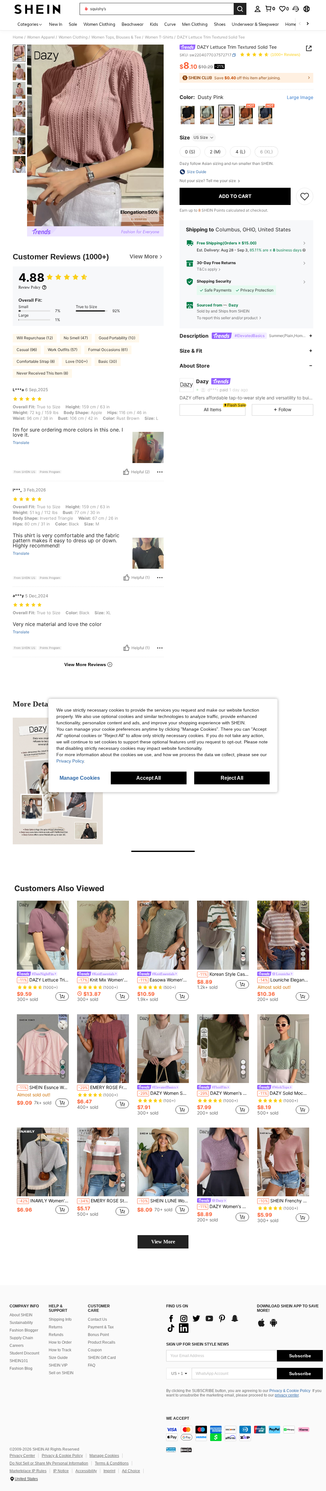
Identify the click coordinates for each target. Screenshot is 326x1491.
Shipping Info (60, 1319)
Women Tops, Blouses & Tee (116, 37)
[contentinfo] (244, 1433)
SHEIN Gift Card (102, 1357)
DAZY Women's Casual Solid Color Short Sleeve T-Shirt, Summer (223, 1206)
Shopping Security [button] (214, 281)
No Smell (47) (76, 337)
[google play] (273, 1326)
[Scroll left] (300, 24)
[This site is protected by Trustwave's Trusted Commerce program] (171, 1449)
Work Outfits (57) (62, 349)
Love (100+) (77, 361)
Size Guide (58, 1357)
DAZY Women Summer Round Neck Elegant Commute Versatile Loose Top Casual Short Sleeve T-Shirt (163, 1093)
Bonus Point (98, 1335)
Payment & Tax (101, 1327)
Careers (17, 1345)
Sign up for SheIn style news (197, 1344)
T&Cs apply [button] (207, 269)
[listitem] (42, 952)
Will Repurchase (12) (35, 337)
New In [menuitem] (55, 24)
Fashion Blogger (24, 1330)
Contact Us (97, 1319)
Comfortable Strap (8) (36, 361)
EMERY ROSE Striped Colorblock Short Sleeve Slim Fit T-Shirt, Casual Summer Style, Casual (103, 1200)
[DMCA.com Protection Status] (186, 1449)
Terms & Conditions (112, 1463)
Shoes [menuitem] (219, 24)
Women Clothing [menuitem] (99, 24)
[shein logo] (37, 9)
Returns (55, 1327)
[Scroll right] (307, 24)
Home (18, 37)
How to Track (60, 1350)
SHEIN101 (19, 1361)
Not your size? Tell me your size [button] (208, 181)
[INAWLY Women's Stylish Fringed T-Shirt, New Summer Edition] (43, 1162)
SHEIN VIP (58, 1365)
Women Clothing (73, 37)
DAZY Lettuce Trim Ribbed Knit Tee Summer (43, 979)
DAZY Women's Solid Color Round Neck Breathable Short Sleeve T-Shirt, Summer (223, 1093)
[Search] (240, 9)
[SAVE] (304, 196)
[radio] (188, 115)
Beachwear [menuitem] (133, 24)
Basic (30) (107, 361)
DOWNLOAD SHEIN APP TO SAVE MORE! (288, 1308)
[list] (208, 1323)
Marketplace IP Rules (28, 1471)
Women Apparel (41, 37)
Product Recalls (101, 1342)
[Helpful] (126, 472)
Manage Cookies (104, 1455)
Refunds (56, 1335)
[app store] (261, 1326)
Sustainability (21, 1322)
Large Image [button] (300, 97)
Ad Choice (131, 1471)
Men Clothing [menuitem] (195, 24)
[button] (296, 9)
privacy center (287, 1395)
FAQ (91, 1365)
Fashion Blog (21, 1368)
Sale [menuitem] (73, 24)
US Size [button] (201, 137)
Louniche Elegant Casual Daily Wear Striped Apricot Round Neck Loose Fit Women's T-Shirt (284, 979)
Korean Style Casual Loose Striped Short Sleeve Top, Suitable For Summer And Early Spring (223, 974)
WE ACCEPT (177, 1419)
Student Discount (24, 1353)
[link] (270, 8)
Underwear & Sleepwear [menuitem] (255, 24)
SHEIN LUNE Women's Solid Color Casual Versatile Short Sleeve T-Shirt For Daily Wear (163, 1200)
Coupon (95, 1350)
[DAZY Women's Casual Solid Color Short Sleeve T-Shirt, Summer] (223, 1162)
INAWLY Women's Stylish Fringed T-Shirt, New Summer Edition (43, 1200)
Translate (21, 442)
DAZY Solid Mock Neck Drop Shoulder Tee (284, 1093)
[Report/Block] (160, 472)
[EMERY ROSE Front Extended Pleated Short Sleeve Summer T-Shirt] (103, 1048)
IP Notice (61, 1471)
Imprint (109, 1471)
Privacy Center (22, 1455)
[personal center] (257, 9)
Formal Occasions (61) (108, 349)
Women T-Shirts (159, 37)
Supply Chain (21, 1338)
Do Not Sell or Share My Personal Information (49, 1463)
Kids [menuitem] (154, 24)
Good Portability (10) (117, 337)
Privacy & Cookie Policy (289, 1391)
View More (163, 1241)
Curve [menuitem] (170, 24)
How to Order (60, 1342)
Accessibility (86, 1471)
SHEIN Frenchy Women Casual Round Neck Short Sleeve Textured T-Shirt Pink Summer (284, 1200)
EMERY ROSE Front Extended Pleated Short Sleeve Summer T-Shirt (103, 1087)
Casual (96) (27, 349)
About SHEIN (21, 1315)
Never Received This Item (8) (42, 373)
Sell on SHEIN (61, 1373)
